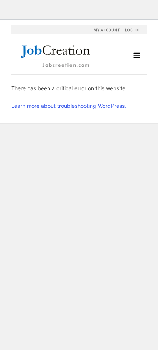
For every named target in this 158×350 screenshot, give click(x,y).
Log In (132, 30)
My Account (107, 30)
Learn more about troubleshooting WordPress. (68, 106)
